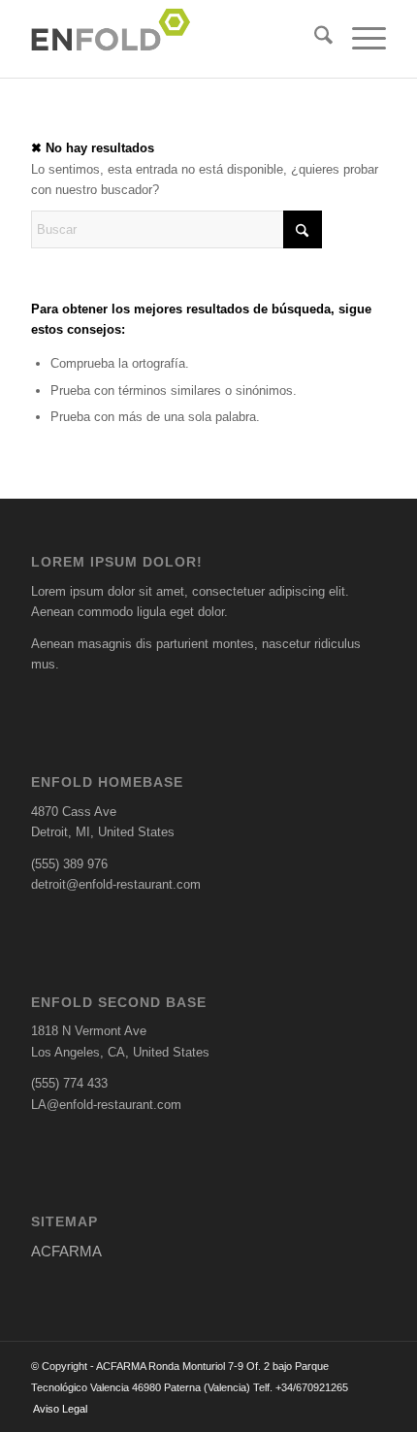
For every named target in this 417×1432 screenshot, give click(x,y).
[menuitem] (314, 39)
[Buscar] (314, 39)
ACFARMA (66, 1251)
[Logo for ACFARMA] (172, 39)
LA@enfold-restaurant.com (106, 1104)
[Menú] (359, 39)
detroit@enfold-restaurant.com (116, 884)
